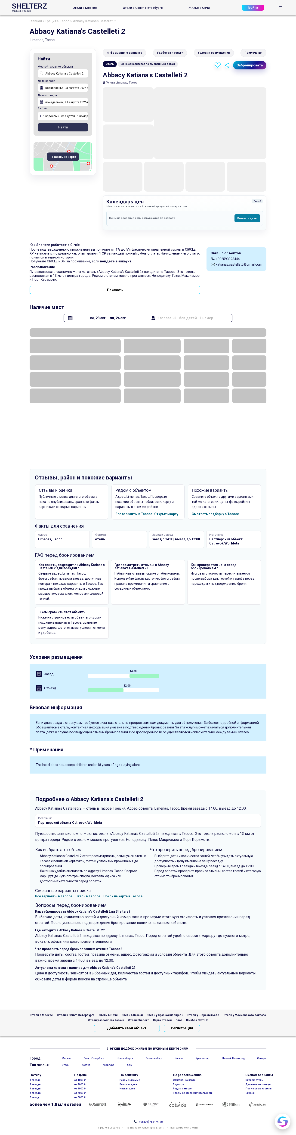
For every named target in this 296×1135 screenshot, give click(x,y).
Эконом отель (254, 1080)
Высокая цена (128, 1084)
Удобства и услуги (170, 52)
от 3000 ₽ (80, 1088)
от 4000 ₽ (80, 1093)
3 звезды (35, 1088)
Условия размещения (214, 52)
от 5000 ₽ (80, 1097)
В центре (178, 1084)
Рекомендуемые (130, 1080)
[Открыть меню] (280, 8)
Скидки (250, 1093)
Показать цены (247, 218)
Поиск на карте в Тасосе (122, 896)
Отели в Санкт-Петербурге (143, 7)
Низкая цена (127, 1088)
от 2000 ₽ (80, 1084)
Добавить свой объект (126, 1028)
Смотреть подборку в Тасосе (215, 514)
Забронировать (250, 65)
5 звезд (34, 1097)
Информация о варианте (124, 52)
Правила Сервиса (109, 1128)
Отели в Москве (85, 7)
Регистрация (182, 1028)
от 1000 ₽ (80, 1080)
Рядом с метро (182, 1088)
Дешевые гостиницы (258, 1084)
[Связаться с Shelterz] (282, 1121)
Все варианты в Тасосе (133, 514)
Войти (253, 7)
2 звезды (35, 1084)
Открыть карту (166, 514)
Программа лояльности (184, 1128)
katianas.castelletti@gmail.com (239, 264)
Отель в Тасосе (87, 896)
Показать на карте (62, 157)
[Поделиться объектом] (227, 65)
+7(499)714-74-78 (151, 1121)
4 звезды (35, 1093)
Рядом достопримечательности (193, 1093)
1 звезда (35, 1080)
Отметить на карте (184, 1080)
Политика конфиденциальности (145, 1128)
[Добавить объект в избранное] (218, 65)
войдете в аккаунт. (116, 261)
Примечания (253, 52)
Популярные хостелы (259, 1088)
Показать (115, 290)
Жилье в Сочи (199, 7)
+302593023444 (228, 259)
